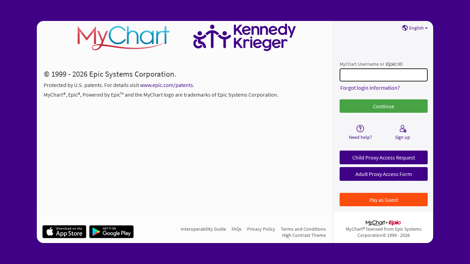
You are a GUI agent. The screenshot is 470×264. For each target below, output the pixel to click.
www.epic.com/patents (166, 84)
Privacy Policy (261, 229)
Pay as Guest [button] (384, 199)
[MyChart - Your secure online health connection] (185, 37)
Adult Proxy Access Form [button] (383, 173)
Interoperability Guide (203, 229)
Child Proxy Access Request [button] (383, 157)
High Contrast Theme (304, 235)
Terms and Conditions (303, 229)
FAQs (237, 229)
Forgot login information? (370, 87)
